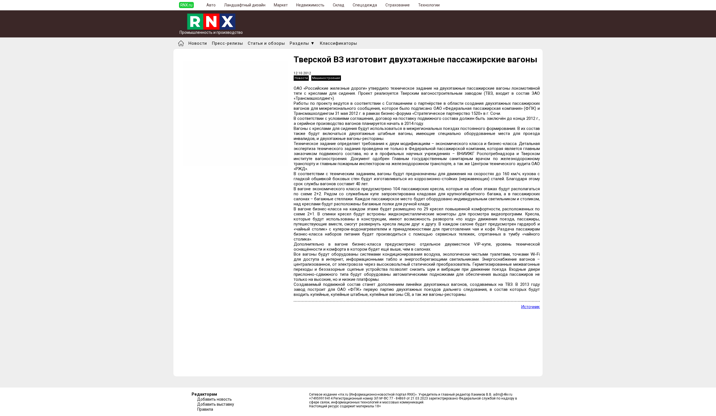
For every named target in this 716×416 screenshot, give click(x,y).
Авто (211, 5)
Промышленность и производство (211, 32)
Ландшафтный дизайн (244, 5)
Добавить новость (214, 399)
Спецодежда (365, 5)
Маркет (281, 5)
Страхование (397, 5)
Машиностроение (326, 78)
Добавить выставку (215, 404)
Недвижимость (310, 5)
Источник (530, 306)
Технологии (429, 5)
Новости (198, 43)
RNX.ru (186, 5)
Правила (205, 409)
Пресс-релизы (227, 43)
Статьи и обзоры (266, 43)
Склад (338, 5)
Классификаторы (338, 43)
